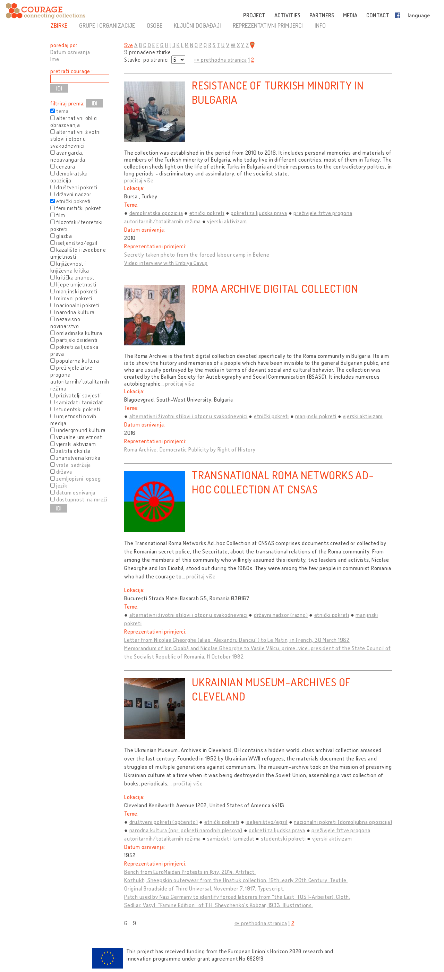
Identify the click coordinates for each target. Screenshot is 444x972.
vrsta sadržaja (73, 464)
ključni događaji (197, 25)
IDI (94, 103)
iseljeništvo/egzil (267, 821)
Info (320, 25)
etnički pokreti (206, 212)
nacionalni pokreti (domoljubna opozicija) (343, 821)
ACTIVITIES (287, 15)
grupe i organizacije (107, 25)
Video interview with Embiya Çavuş (166, 262)
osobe (154, 25)
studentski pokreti (283, 838)
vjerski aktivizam (227, 221)
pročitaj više (139, 180)
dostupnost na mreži (82, 499)
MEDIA (350, 15)
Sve (128, 45)
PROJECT (254, 15)
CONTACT (377, 15)
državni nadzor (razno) (281, 614)
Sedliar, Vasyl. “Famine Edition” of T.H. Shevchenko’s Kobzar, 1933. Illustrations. (218, 905)
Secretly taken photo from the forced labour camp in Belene (197, 254)
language (419, 15)
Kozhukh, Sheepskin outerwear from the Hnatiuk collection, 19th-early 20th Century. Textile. (236, 880)
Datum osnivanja (70, 52)
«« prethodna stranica (220, 59)
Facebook (399, 15)
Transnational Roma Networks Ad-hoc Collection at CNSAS (283, 482)
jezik (61, 485)
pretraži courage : (71, 71)
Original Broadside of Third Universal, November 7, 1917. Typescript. (204, 888)
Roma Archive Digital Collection (275, 288)
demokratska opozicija (156, 212)
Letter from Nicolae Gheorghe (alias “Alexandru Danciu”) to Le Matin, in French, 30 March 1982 (237, 639)
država (64, 471)
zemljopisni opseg (78, 478)
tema (62, 110)
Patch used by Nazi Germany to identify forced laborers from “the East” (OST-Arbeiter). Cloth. (237, 896)
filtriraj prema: (67, 103)
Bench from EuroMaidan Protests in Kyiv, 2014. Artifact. (190, 871)
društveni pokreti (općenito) (163, 821)
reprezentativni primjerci (268, 25)
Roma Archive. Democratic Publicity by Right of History (190, 449)
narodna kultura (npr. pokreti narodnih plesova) (185, 830)
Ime (54, 58)
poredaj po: (63, 45)
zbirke (58, 25)
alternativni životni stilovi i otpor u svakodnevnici (188, 416)
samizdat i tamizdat (230, 838)
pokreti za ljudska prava (259, 212)
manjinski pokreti (315, 416)
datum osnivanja (75, 492)
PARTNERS (321, 15)
